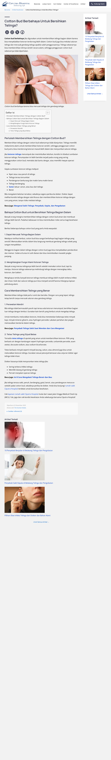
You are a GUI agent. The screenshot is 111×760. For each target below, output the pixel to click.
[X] (17, 32)
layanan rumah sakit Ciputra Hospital (23, 394)
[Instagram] (12, 32)
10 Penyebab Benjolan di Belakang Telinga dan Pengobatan (29, 450)
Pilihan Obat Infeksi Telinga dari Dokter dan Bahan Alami (27, 515)
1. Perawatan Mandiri (16, 128)
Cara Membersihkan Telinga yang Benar (21, 126)
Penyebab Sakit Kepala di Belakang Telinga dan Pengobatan (29, 483)
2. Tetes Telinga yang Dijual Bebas (19, 131)
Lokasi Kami (46, 4)
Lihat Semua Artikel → (41, 522)
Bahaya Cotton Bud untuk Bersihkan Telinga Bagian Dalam (28, 118)
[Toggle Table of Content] (46, 113)
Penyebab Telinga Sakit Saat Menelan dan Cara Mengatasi (39, 328)
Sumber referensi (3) (15, 411)
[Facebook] (22, 32)
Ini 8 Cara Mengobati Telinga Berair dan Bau (33, 377)
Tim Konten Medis (20, 408)
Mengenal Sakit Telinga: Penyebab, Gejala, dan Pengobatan (39, 206)
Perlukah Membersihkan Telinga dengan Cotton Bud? (26, 116)
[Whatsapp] (7, 32)
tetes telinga (17, 338)
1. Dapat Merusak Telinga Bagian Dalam (21, 121)
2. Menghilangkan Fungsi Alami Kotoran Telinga (24, 123)
